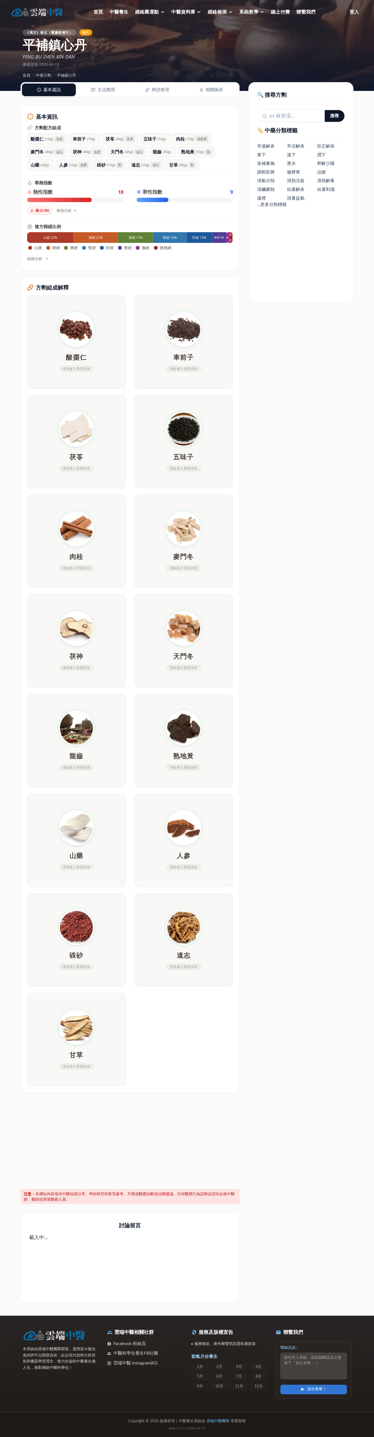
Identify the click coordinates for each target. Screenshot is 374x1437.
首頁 (98, 12)
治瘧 (321, 172)
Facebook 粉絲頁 (129, 1343)
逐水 (291, 163)
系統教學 (248, 12)
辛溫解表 (266, 146)
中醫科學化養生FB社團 (135, 1353)
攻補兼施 (266, 163)
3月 (239, 1367)
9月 (200, 1386)
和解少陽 (326, 163)
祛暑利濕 (326, 189)
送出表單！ (316, 1389)
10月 (219, 1386)
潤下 (321, 155)
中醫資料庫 (183, 12)
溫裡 (261, 198)
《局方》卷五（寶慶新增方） (49, 32)
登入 (354, 12)
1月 (200, 1367)
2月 (219, 1367)
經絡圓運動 (147, 12)
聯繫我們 (306, 12)
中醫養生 (119, 12)
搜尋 (334, 116)
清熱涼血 (295, 181)
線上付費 (280, 12)
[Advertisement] (130, 1140)
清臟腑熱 (266, 189)
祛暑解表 (295, 189)
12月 (258, 1386)
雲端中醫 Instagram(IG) (135, 1363)
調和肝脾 (266, 172)
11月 (239, 1386)
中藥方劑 (43, 75)
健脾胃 (293, 172)
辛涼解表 (295, 146)
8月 (258, 1376)
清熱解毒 (326, 181)
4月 (258, 1367)
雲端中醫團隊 (217, 1421)
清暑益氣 (295, 198)
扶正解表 (326, 146)
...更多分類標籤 (272, 205)
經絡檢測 (217, 12)
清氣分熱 (266, 181)
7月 (239, 1376)
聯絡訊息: (288, 1348)
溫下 (291, 155)
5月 (200, 1376)
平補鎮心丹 (66, 75)
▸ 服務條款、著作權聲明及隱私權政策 (223, 1344)
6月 (219, 1376)
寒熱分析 (64, 210)
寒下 (261, 155)
